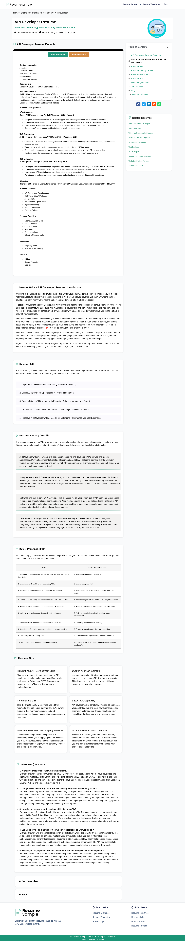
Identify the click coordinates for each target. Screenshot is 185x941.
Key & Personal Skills (141, 74)
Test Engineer (133, 147)
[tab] (58, 54)
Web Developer (134, 128)
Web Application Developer (139, 124)
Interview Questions (140, 83)
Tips (166, 4)
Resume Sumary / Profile (142, 70)
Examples (25, 13)
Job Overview (137, 87)
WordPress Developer (137, 142)
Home (16, 13)
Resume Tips (137, 78)
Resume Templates (151, 4)
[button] (168, 47)
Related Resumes (140, 95)
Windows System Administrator (140, 133)
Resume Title (137, 66)
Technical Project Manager (139, 161)
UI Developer (133, 152)
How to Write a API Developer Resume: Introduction (148, 60)
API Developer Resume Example (146, 55)
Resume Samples (130, 4)
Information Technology (42, 13)
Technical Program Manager (139, 156)
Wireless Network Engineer (139, 138)
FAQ (133, 91)
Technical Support (135, 166)
